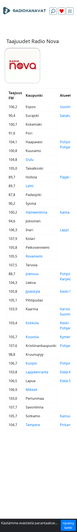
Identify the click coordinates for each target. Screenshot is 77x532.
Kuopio (31, 363)
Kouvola (32, 337)
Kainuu (65, 416)
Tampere (33, 424)
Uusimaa (67, 106)
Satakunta (68, 115)
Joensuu (32, 273)
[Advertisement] (38, 28)
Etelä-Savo (68, 380)
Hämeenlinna (36, 212)
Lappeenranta (37, 372)
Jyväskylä (33, 291)
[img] (70, 11)
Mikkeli (31, 389)
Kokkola (32, 323)
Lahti (30, 186)
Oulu (30, 159)
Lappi (64, 230)
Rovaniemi (34, 256)
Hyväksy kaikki (68, 525)
